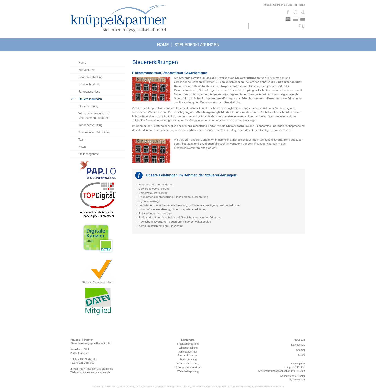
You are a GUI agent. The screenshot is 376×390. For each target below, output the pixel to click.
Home (82, 62)
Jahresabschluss (89, 91)
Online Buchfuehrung (146, 386)
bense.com (299, 379)
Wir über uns (86, 69)
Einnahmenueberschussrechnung (268, 386)
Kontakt (267, 5)
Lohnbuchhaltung (89, 84)
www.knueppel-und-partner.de (93, 372)
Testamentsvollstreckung (94, 132)
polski (295, 19)
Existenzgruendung (220, 386)
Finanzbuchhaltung (90, 77)
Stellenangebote (88, 154)
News (82, 146)
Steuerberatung (88, 106)
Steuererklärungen (90, 98)
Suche (302, 354)
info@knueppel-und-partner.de (96, 368)
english (288, 19)
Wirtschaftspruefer (201, 386)
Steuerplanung (111, 386)
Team (81, 139)
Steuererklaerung (165, 386)
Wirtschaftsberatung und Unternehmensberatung (93, 115)
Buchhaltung (97, 386)
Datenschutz (298, 344)
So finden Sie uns (282, 5)
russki (302, 19)
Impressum (300, 5)
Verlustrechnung (127, 386)
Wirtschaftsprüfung (90, 125)
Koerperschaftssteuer (240, 386)
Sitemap (301, 349)
